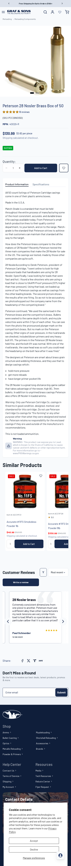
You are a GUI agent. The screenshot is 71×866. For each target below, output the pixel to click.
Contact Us (8, 770)
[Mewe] (41, 661)
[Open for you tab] (60, 855)
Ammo (6, 732)
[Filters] (43, 572)
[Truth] (35, 661)
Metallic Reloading (12, 748)
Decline (34, 849)
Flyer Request (42, 786)
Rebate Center (43, 781)
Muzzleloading (43, 732)
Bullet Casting (10, 737)
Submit (61, 692)
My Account (8, 786)
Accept (34, 840)
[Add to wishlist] (63, 168)
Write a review (21, 582)
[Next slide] (62, 511)
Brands (39, 748)
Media (38, 770)
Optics (6, 743)
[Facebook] (22, 661)
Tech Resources (43, 776)
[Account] (52, 12)
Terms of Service (11, 776)
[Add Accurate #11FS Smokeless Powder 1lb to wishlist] (40, 475)
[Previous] (8, 621)
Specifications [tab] (41, 184)
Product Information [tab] (17, 184)
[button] (11, 111)
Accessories (42, 743)
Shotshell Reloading (46, 737)
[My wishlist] (59, 12)
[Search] (45, 12)
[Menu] (3, 12)
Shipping (7, 781)
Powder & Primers (12, 754)
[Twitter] (29, 661)
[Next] (63, 621)
